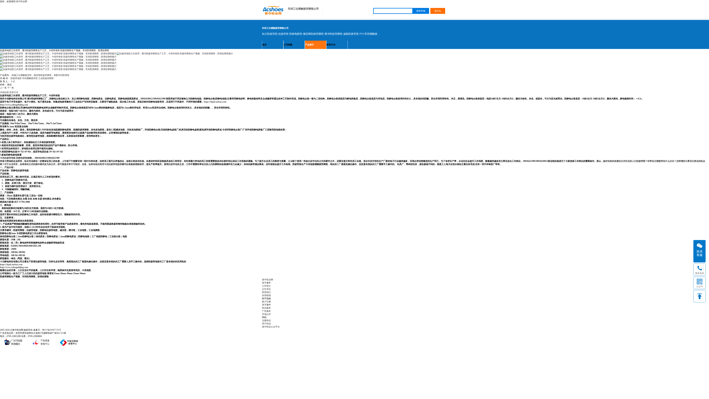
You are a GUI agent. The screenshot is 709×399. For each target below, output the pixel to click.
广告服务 (266, 311)
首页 (264, 44)
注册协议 (266, 320)
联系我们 (266, 292)
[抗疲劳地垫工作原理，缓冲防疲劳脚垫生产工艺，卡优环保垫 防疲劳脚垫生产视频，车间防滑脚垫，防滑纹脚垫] (175, 53)
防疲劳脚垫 (373, 161)
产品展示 (309, 44)
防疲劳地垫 (16, 78)
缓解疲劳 (139, 164)
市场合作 (266, 314)
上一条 (3, 87)
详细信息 (4, 92)
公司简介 (266, 286)
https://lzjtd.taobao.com (215, 101)
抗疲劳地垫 (173, 164)
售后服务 (266, 308)
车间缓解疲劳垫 (30, 78)
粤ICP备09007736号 (51, 330)
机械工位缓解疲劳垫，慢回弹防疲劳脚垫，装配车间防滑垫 (40, 75)
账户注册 (266, 301)
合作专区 (266, 289)
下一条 (10, 87)
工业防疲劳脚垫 (46, 78)
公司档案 (288, 44)
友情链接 (266, 295)
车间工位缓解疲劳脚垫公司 (303, 8)
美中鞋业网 (21, 1)
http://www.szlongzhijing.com (14, 104)
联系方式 (330, 44)
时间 (88, 161)
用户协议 (266, 323)
